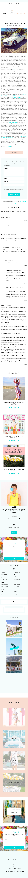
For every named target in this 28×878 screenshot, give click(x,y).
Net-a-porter (16, 586)
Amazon (3, 572)
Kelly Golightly (8, 146)
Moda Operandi (17, 584)
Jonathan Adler (17, 579)
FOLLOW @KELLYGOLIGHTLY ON (14, 809)
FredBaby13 (5, 247)
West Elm (16, 594)
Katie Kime (3, 581)
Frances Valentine (4, 577)
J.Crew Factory (4, 579)
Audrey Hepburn (12, 97)
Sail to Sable (16, 589)
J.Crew (15, 577)
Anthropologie (17, 572)
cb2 (14, 574)
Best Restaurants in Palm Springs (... (14, 469)
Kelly (7, 270)
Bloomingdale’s (4, 574)
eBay (2, 576)
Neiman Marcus (4, 586)
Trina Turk (3, 594)
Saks (2, 591)
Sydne (14, 69)
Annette (3, 305)
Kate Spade (16, 581)
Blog (17, 25)
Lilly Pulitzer (3, 582)
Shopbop (16, 591)
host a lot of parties (13, 122)
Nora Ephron (20, 97)
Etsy (15, 576)
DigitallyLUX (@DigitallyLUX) (8, 211)
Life (19, 25)
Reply (25, 220)
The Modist (3, 593)
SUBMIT (14, 532)
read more (14, 407)
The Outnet (16, 593)
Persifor (3, 589)
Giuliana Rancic (8, 95)
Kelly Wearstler (16, 95)
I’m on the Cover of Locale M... (14, 436)
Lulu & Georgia (17, 582)
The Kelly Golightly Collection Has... (14, 402)
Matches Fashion (4, 584)
